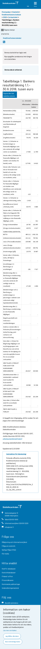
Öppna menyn (9, 30)
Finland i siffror (7, 576)
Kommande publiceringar (11, 584)
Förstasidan (6, 12)
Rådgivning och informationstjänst (14, 542)
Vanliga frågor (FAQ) (9, 550)
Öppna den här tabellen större (9, 94)
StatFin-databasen (9, 569)
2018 (5, 17)
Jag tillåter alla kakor (12, 636)
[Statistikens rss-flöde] (4, 42)
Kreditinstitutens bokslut (11, 14)
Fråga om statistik (8, 546)
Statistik (15, 12)
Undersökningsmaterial (10, 588)
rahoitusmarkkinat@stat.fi (12, 439)
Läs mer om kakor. (10, 630)
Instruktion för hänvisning (16, 454)
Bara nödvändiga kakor (12, 642)
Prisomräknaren (7, 580)
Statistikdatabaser (9, 572)
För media (5, 554)
